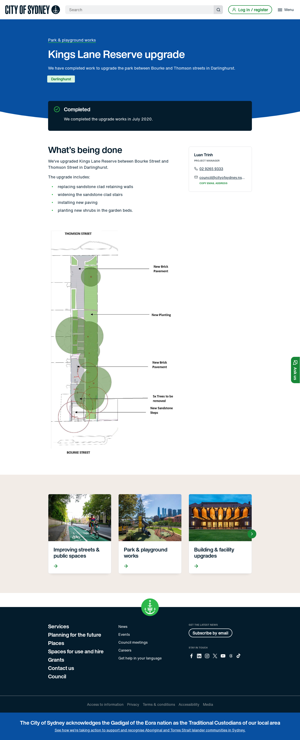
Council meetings (133, 642)
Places (56, 643)
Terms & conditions (159, 704)
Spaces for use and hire (76, 651)
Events (124, 634)
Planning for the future (74, 635)
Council (57, 676)
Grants (56, 660)
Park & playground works (72, 40)
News (122, 626)
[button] (295, 370)
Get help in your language (140, 658)
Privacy (133, 704)
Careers (124, 650)
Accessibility (189, 704)
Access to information (105, 704)
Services (58, 626)
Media (208, 704)
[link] (32, 9)
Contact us (61, 668)
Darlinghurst (61, 79)
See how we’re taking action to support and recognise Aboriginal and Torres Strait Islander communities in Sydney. (150, 730)
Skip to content (11, 3)
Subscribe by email (210, 633)
